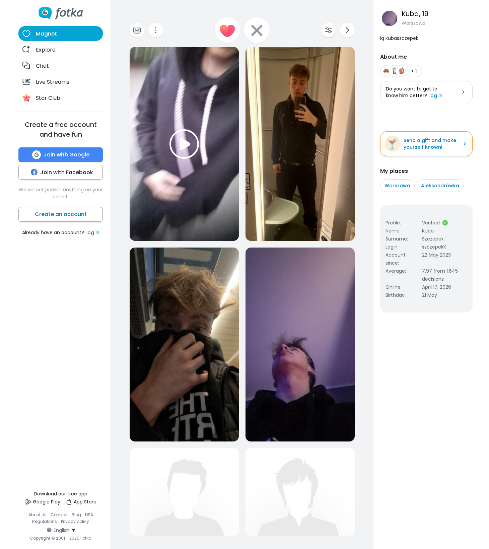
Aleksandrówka (440, 185)
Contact (59, 515)
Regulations (44, 521)
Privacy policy (75, 521)
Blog (76, 515)
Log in (92, 232)
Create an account (61, 214)
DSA (89, 515)
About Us (37, 515)
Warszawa (397, 185)
